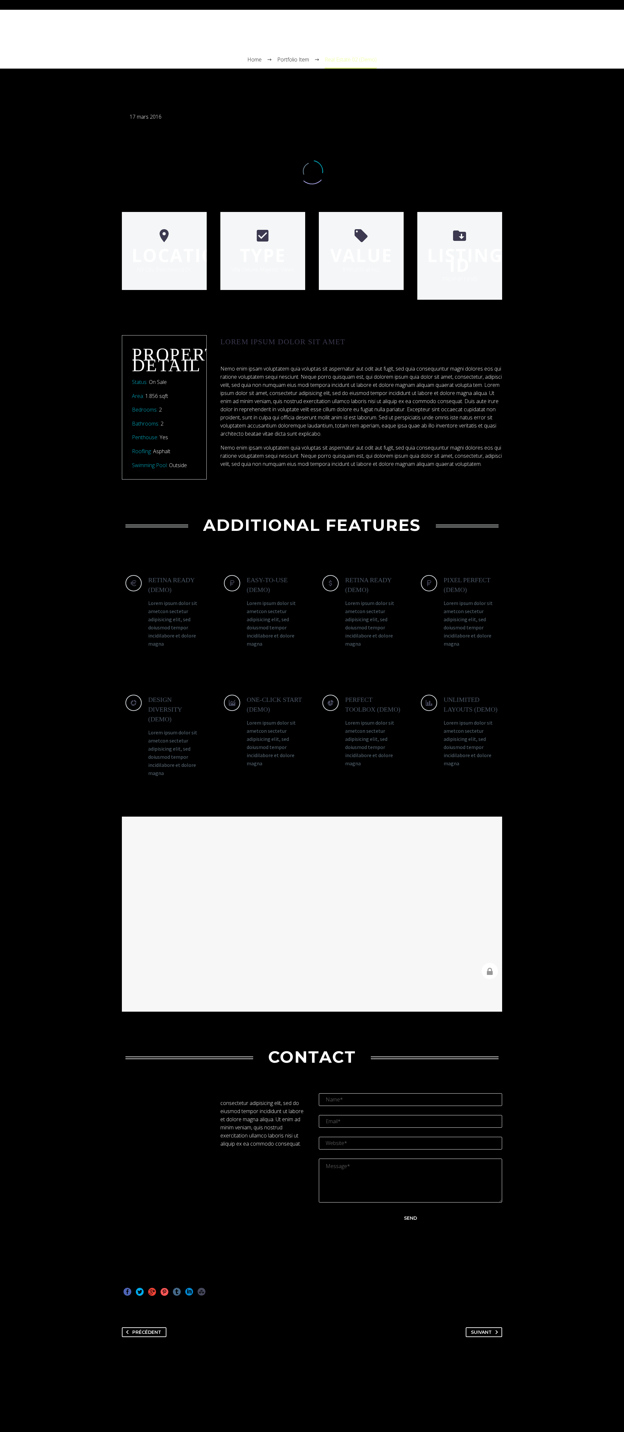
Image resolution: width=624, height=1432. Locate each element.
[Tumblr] (177, 1292)
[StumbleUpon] (201, 1292)
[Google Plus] (152, 1292)
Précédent (146, 1332)
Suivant (481, 1332)
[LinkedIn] (189, 1292)
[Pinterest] (164, 1292)
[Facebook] (127, 1292)
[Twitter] (140, 1292)
